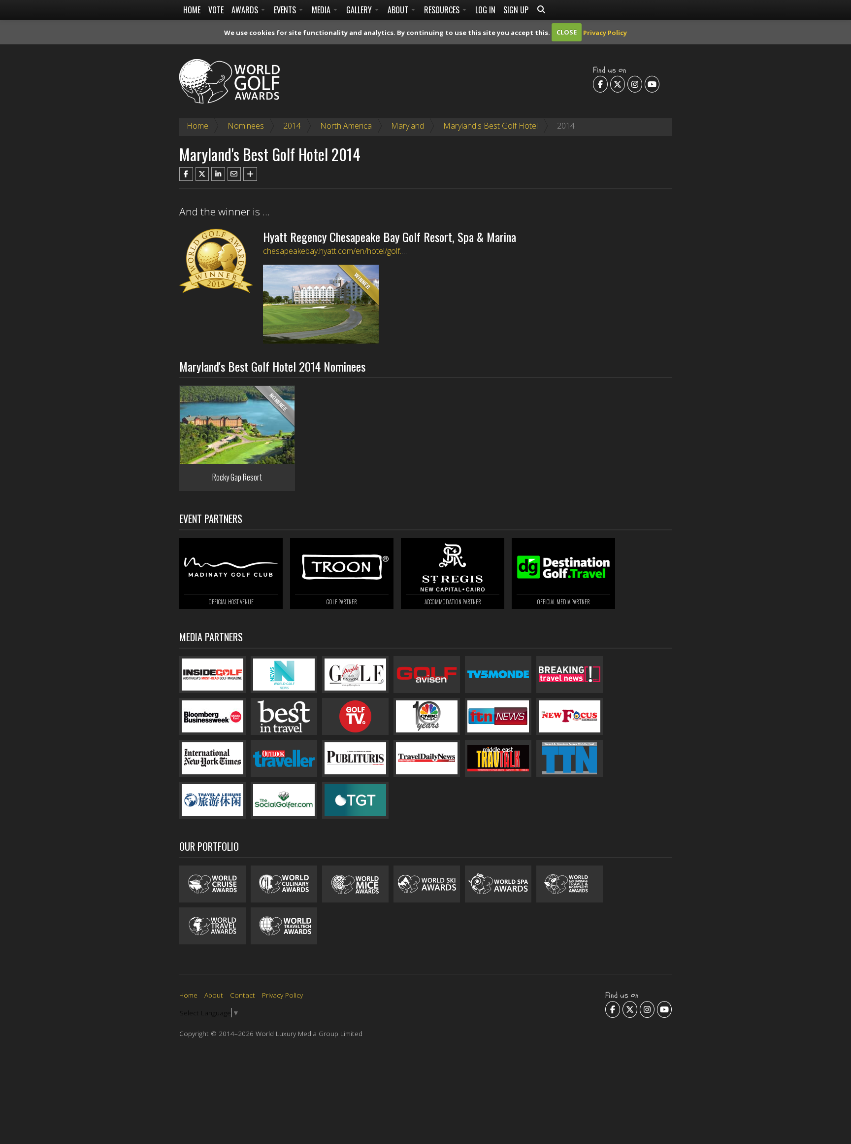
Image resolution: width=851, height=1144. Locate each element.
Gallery (360, 10)
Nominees (246, 125)
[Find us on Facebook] (600, 83)
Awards (245, 10)
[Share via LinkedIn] (218, 174)
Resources (442, 10)
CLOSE (566, 32)
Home (191, 10)
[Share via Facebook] (186, 174)
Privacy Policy (605, 32)
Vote (216, 10)
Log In (485, 10)
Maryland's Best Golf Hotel (490, 125)
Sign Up (515, 10)
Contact (242, 995)
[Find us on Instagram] (634, 83)
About (399, 10)
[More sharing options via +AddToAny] (250, 174)
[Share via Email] (234, 174)
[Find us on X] (617, 83)
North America (346, 125)
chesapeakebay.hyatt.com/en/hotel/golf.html (339, 250)
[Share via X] (202, 174)
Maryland (407, 125)
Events (286, 10)
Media (322, 10)
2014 (292, 125)
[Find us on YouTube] (652, 83)
